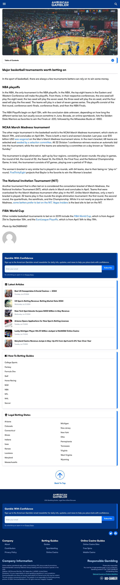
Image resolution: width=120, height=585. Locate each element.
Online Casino (52, 552)
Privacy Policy (29, 275)
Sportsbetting (52, 548)
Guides (47, 544)
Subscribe (108, 268)
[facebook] (116, 533)
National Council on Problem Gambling (105, 574)
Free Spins (87, 548)
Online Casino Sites (91, 544)
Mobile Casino (89, 552)
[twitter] (111, 533)
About (7, 544)
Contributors (10, 548)
